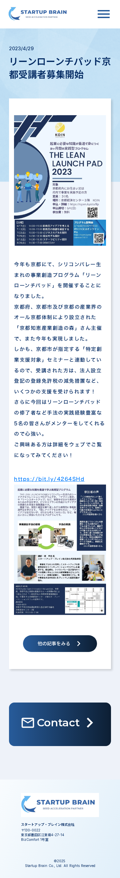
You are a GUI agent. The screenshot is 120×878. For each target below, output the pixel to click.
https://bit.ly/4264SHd (49, 479)
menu (104, 14)
